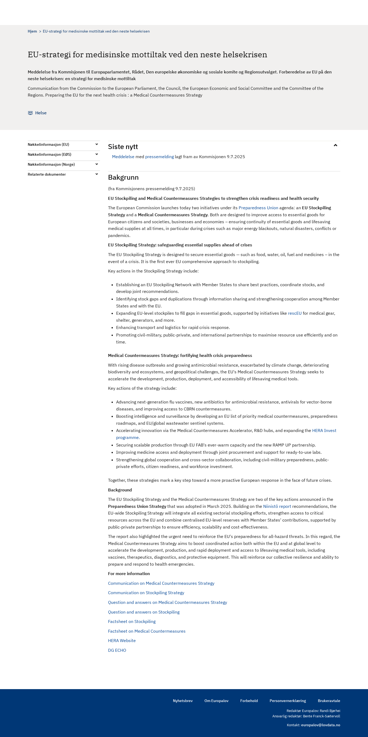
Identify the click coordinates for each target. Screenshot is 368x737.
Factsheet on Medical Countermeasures (147, 631)
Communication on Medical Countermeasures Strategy (161, 583)
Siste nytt (123, 146)
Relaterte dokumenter (47, 174)
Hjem (32, 31)
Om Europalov (216, 700)
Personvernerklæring (288, 700)
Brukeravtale (329, 700)
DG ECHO (117, 650)
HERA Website (122, 640)
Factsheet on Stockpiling (131, 621)
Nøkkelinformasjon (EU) (48, 144)
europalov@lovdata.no (320, 724)
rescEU (295, 313)
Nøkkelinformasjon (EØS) (49, 154)
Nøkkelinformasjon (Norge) (51, 164)
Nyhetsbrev (183, 700)
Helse (41, 112)
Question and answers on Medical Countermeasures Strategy (167, 602)
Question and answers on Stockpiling (143, 612)
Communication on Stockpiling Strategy (146, 592)
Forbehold (249, 700)
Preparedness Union (258, 207)
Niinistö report (277, 506)
